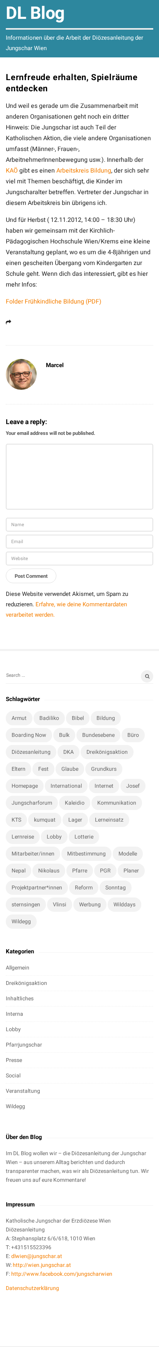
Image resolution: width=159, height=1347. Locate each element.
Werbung (90, 905)
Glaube (69, 769)
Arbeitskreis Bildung (83, 170)
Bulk (64, 735)
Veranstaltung (23, 1091)
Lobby (54, 837)
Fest (43, 769)
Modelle (127, 854)
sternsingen (26, 905)
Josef (133, 786)
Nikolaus (48, 871)
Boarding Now (29, 735)
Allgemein (17, 968)
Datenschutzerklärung (32, 1288)
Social (13, 1076)
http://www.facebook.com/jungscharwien (61, 1274)
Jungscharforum (32, 803)
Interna (14, 1014)
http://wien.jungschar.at (42, 1265)
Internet (104, 786)
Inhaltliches (20, 999)
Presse (14, 1060)
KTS (16, 820)
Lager (75, 820)
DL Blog (35, 13)
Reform (84, 888)
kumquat (45, 820)
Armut (19, 718)
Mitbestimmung (86, 854)
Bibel (78, 718)
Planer (131, 871)
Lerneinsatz (109, 820)
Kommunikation (116, 803)
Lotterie (83, 837)
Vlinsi (59, 905)
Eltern (18, 769)
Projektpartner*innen (37, 888)
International (66, 786)
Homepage (25, 786)
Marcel (55, 365)
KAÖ (12, 170)
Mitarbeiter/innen (33, 854)
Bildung (105, 718)
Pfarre (79, 871)
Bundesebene (98, 735)
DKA (68, 752)
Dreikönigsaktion (107, 752)
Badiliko (49, 718)
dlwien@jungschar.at (36, 1256)
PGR (105, 871)
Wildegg (21, 922)
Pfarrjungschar (24, 1045)
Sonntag (115, 888)
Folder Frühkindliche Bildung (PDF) (53, 301)
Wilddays (124, 905)
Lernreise (23, 837)
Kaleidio (75, 803)
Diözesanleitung (31, 752)
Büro (133, 735)
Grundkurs (104, 769)
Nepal (18, 871)
